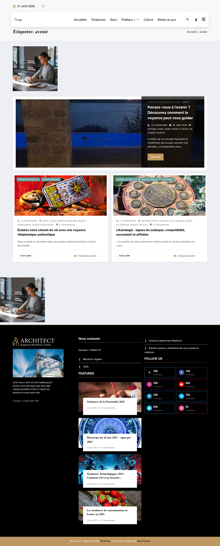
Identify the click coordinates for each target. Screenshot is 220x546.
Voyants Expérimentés (43, 224)
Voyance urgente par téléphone (165, 340)
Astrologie (167, 179)
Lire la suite (156, 157)
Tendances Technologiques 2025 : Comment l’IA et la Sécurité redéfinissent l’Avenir (106, 476)
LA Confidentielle (159, 125)
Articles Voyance (173, 102)
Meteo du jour (167, 19)
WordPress (105, 540)
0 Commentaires (67, 224)
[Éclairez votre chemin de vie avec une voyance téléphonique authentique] (61, 195)
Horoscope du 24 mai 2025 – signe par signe (109, 439)
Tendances (98, 19)
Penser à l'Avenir (180, 129)
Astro (113, 19)
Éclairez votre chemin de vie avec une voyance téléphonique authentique (52, 232)
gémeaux (164, 220)
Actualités (80, 19)
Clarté (53, 220)
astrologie (146, 220)
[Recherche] (187, 19)
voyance (160, 132)
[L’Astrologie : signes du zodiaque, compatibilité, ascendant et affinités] (159, 195)
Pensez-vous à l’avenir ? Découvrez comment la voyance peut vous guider (170, 112)
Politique (127, 19)
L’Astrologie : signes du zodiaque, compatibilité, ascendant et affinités (150, 232)
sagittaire (180, 220)
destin (168, 129)
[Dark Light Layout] (196, 19)
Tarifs (86, 366)
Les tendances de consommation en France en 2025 (107, 512)
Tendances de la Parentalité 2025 (106, 401)
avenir (160, 129)
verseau (134, 224)
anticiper (152, 129)
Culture (148, 19)
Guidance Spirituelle (66, 220)
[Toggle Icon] (203, 19)
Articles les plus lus (156, 102)
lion (172, 220)
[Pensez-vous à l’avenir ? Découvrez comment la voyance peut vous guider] (110, 133)
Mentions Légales (92, 359)
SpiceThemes (143, 540)
